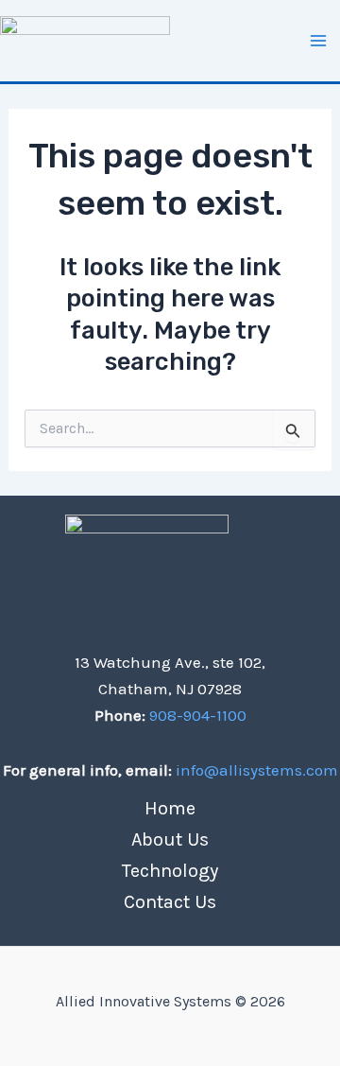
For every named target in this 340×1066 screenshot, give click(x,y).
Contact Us (170, 902)
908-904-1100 (195, 715)
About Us (170, 839)
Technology (170, 871)
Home (170, 808)
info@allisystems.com (257, 769)
